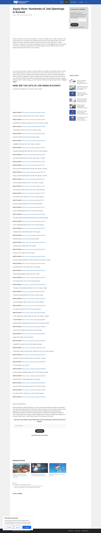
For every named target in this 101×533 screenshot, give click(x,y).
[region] (18, 523)
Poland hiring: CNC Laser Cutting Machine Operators (38, 475)
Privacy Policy (84, 530)
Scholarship (73, 2)
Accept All (27, 527)
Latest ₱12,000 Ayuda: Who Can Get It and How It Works (82, 88)
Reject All (18, 527)
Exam (61, 2)
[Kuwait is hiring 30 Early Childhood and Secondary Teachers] (21, 468)
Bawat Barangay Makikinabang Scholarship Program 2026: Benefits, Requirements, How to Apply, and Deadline (82, 106)
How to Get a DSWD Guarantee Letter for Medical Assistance (82, 100)
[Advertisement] (40, 27)
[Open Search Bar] (86, 2)
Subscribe (40, 431)
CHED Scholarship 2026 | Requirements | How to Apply (82, 94)
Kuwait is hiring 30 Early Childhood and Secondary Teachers (20, 476)
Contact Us (71, 530)
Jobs (67, 2)
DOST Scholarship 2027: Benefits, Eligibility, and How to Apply (82, 82)
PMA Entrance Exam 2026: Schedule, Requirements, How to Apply (82, 112)
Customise (9, 527)
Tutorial (81, 2)
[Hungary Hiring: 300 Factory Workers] (57, 468)
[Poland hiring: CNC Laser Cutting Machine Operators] (39, 468)
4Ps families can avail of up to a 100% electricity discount (82, 119)
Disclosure (77, 530)
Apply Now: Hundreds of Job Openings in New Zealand (27, 487)
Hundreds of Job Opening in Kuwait (22, 484)
